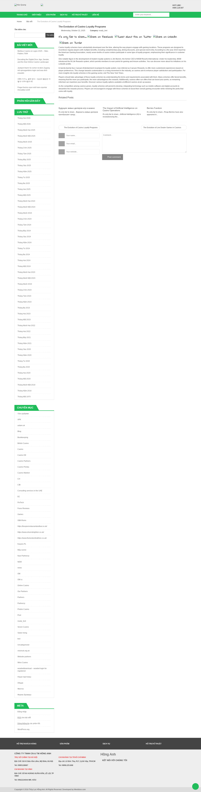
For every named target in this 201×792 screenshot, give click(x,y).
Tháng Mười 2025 (25, 142)
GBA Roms (22, 520)
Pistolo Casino (23, 609)
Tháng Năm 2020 (24, 355)
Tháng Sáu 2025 (24, 165)
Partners (21, 597)
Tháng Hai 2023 (24, 314)
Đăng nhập (22, 712)
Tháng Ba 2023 (24, 308)
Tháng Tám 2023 (24, 296)
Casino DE (22, 455)
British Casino (23, 443)
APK (19, 420)
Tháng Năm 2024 (24, 243)
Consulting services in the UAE (30, 491)
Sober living (22, 633)
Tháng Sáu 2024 (24, 237)
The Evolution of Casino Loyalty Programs (81, 128)
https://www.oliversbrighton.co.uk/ (31, 532)
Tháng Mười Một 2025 (26, 136)
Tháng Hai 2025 (24, 189)
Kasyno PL (22, 544)
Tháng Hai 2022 (24, 331)
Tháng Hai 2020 (24, 373)
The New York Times (115, 73)
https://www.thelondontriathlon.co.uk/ (32, 538)
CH (19, 479)
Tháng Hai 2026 (24, 118)
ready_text (22, 621)
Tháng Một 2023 (24, 320)
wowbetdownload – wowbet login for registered (32, 669)
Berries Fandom (154, 108)
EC (19, 497)
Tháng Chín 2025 (24, 148)
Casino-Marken (24, 473)
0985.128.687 (178, 8)
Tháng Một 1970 (24, 397)
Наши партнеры (24, 677)
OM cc (20, 580)
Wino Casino (23, 663)
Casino (20, 449)
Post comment (114, 157)
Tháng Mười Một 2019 (26, 385)
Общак (20, 683)
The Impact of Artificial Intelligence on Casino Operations (120, 109)
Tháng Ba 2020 (24, 367)
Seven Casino (23, 627)
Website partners (24, 657)
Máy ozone (22, 550)
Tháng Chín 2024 (24, 219)
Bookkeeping (23, 437)
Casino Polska (23, 467)
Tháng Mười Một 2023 (26, 278)
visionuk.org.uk (24, 651)
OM (19, 574)
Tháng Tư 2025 (24, 177)
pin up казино (145, 82)
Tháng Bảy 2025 (24, 160)
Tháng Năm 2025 (24, 172)
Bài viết (29, 22)
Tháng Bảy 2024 (24, 231)
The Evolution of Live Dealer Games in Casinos (162, 128)
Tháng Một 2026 (24, 124)
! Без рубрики (23, 414)
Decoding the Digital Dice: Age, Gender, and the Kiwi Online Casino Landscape (33, 60)
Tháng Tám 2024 (24, 225)
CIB (19, 485)
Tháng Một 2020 (24, 379)
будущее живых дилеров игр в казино (77, 108)
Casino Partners (24, 461)
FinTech (21, 502)
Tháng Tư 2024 (24, 248)
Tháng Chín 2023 (24, 290)
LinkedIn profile (65, 64)
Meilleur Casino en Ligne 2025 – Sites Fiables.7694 (33, 52)
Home (19, 22)
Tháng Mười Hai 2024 (26, 201)
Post (19, 615)
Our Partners (23, 591)
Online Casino (23, 585)
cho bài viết (24, 718)
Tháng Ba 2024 (24, 254)
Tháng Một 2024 (24, 266)
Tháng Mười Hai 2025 (26, 130)
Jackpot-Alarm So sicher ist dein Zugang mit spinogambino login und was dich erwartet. (34, 70)
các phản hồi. (29, 723)
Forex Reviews (23, 508)
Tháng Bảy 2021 (24, 337)
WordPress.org (23, 729)
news (20, 568)
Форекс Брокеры (24, 695)
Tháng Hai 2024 (24, 260)
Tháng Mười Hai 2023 (26, 272)
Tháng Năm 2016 (24, 391)
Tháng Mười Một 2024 (26, 207)
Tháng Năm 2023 (24, 302)
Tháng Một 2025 (24, 195)
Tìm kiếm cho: (20, 29)
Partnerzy (21, 603)
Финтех (21, 689)
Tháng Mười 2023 (25, 284)
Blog (19, 431)
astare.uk (21, 425)
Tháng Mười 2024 (25, 213)
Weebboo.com (80, 789)
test (19, 639)
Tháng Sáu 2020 (24, 349)
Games (20, 514)
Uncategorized (23, 645)
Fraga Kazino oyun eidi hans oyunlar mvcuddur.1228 (32, 88)
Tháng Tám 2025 (24, 154)
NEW (20, 562)
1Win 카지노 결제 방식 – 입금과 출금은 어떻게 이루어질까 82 (34, 80)
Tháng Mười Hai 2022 (26, 325)
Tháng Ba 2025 (24, 183)
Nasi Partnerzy (23, 556)
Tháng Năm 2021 (24, 343)
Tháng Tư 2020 (24, 361)
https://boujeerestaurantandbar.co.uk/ (32, 526)
